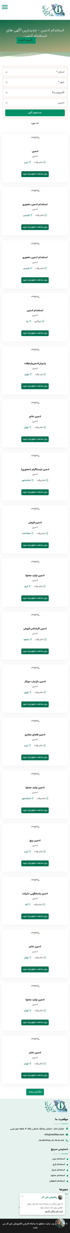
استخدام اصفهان (57, 1181)
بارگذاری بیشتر (35, 1092)
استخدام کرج (59, 1164)
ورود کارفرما (24, 40)
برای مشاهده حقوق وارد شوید (35, 174)
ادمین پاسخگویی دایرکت (35, 894)
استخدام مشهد (58, 1175)
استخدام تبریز (58, 1159)
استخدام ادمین (35, 311)
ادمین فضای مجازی (35, 735)
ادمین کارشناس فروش (35, 629)
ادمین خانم (35, 417)
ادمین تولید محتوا (35, 576)
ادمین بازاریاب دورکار (35, 682)
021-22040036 (57, 1140)
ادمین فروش (35, 523)
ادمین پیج (35, 841)
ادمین (35, 151)
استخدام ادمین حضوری (35, 204)
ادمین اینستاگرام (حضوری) (35, 470)
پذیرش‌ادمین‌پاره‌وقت (35, 363)
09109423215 (44, 1140)
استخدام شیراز (58, 1170)
